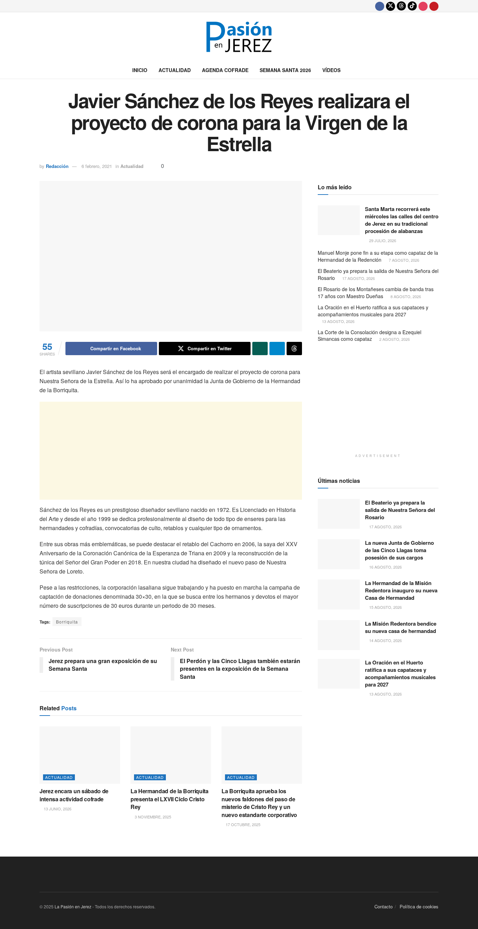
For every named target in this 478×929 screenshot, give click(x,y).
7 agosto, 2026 (403, 260)
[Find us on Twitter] (390, 6)
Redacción (57, 166)
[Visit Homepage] (239, 37)
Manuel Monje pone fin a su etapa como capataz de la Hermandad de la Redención (378, 256)
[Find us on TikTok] (412, 6)
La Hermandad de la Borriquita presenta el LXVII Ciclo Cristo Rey (170, 799)
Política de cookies (419, 906)
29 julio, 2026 (382, 240)
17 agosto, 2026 (358, 278)
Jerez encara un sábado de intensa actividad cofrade (74, 795)
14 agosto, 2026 (385, 640)
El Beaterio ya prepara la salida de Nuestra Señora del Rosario (378, 274)
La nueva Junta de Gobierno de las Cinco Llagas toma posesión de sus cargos (399, 550)
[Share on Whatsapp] (260, 348)
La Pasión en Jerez (73, 906)
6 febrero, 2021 (97, 166)
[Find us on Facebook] (379, 6)
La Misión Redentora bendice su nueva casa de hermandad (400, 627)
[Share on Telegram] (277, 348)
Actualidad (175, 69)
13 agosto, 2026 (337, 321)
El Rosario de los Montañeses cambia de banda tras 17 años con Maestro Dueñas (376, 293)
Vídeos (331, 69)
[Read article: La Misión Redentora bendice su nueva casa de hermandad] (339, 635)
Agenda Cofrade (225, 69)
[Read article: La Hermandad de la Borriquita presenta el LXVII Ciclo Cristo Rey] (171, 755)
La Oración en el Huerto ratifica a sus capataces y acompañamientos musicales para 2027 (373, 311)
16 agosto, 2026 (385, 567)
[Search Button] (435, 70)
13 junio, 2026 (57, 808)
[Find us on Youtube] (433, 6)
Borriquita (67, 622)
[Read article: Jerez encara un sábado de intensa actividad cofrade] (80, 755)
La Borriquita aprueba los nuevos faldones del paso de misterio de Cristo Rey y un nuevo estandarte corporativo (259, 802)
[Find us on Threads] (401, 6)
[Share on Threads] (294, 348)
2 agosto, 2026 (394, 339)
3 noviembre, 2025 (152, 816)
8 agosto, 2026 (405, 296)
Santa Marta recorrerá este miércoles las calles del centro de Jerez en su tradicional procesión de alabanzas (401, 220)
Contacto (383, 906)
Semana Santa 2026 (285, 69)
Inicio (139, 69)
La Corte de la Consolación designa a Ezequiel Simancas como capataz (369, 336)
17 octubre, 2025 (242, 824)
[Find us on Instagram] (423, 6)
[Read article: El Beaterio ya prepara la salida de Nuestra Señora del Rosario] (339, 514)
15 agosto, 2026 (385, 607)
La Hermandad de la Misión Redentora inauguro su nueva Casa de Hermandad (401, 590)
